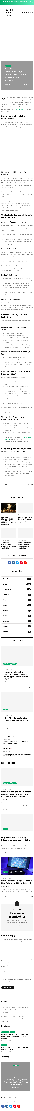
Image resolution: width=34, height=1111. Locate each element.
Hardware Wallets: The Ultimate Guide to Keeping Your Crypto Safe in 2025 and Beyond (17, 675)
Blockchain (6, 663)
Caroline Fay (10, 80)
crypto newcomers (20, 109)
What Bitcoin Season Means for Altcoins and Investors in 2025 (25, 520)
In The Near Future (9, 12)
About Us (4, 1098)
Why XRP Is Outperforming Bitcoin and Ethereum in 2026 (17, 719)
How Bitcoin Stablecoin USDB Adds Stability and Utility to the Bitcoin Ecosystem (8, 521)
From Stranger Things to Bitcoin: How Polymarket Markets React (16, 882)
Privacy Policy (13, 1098)
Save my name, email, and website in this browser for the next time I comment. (16, 981)
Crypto (8, 65)
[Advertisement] (17, 39)
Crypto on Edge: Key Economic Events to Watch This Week (14, 1)
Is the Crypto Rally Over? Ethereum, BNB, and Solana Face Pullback (24, 545)
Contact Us (22, 1098)
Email (3, 966)
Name (3, 961)
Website (3, 972)
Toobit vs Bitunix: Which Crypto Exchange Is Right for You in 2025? (8, 545)
